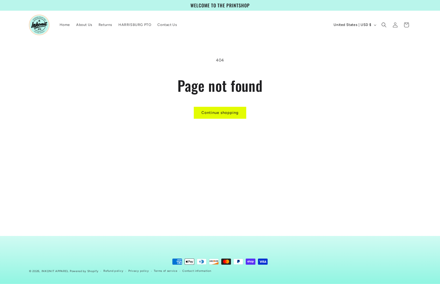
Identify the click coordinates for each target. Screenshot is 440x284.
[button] (384, 25)
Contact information (196, 271)
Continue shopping (220, 112)
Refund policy (113, 271)
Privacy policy (138, 271)
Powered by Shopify (84, 271)
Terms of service (165, 271)
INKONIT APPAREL (55, 271)
